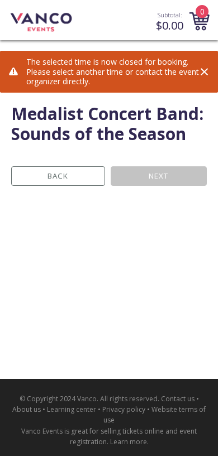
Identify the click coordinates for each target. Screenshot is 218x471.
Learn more (128, 441)
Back (58, 176)
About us (26, 409)
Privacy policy (123, 409)
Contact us (178, 398)
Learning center (71, 409)
